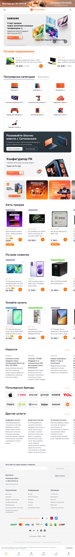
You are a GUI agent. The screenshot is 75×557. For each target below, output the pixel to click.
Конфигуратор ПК (11, 502)
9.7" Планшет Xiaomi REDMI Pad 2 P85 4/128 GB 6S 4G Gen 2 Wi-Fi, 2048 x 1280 (59, 331)
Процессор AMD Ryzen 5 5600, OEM (59, 232)
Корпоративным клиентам (14, 508)
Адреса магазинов (11, 484)
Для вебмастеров (34, 508)
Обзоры (30, 502)
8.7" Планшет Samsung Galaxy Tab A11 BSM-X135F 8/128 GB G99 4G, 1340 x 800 (14, 331)
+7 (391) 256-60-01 (11, 481)
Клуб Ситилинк (33, 497)
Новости (53, 499)
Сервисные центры (57, 508)
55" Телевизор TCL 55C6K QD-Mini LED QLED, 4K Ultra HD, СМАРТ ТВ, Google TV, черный (36, 233)
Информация (9, 505)
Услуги (30, 505)
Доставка (8, 494)
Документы (54, 497)
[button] (6, 553)
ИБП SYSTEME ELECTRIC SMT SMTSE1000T (59, 282)
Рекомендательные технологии (51, 542)
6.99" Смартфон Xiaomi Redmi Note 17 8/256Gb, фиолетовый (36, 283)
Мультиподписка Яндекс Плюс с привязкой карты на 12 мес (14, 233)
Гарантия (8, 497)
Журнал (30, 499)
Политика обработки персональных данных (27, 542)
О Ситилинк (54, 494)
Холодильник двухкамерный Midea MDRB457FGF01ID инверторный (35, 331)
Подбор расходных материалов (11, 511)
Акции (30, 494)
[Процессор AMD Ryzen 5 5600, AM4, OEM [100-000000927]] (59, 227)
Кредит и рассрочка (12, 499)
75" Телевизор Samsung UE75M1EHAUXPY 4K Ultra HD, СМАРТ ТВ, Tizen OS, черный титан (14, 283)
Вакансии (54, 505)
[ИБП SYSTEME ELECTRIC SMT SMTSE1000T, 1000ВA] (59, 277)
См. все (67, 414)
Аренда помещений (57, 502)
